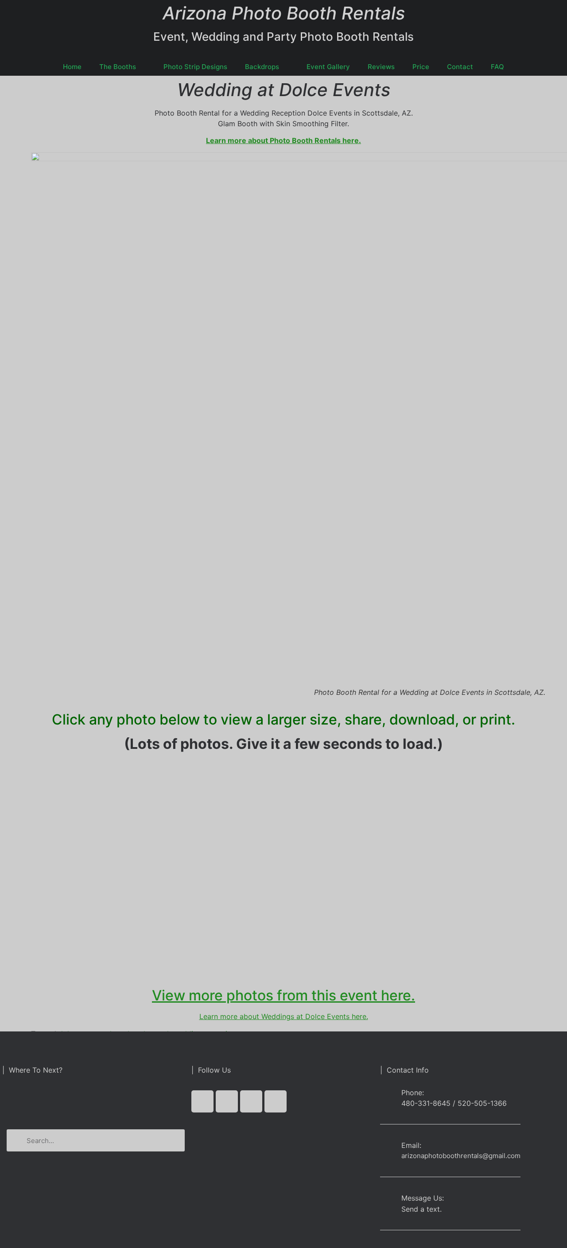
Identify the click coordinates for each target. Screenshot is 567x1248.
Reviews (381, 66)
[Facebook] (202, 1101)
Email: (411, 1145)
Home (72, 66)
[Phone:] (387, 1097)
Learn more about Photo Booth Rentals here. (283, 140)
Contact (460, 66)
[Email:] (387, 1147)
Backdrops (262, 66)
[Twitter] (227, 1101)
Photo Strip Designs (195, 66)
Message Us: (422, 1198)
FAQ (497, 66)
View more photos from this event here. (283, 995)
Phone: (412, 1092)
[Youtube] (251, 1101)
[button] (95, 1101)
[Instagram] (275, 1101)
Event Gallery (328, 66)
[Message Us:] (387, 1200)
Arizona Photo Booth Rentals (284, 13)
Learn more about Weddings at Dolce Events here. (283, 1016)
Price (420, 66)
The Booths (117, 66)
